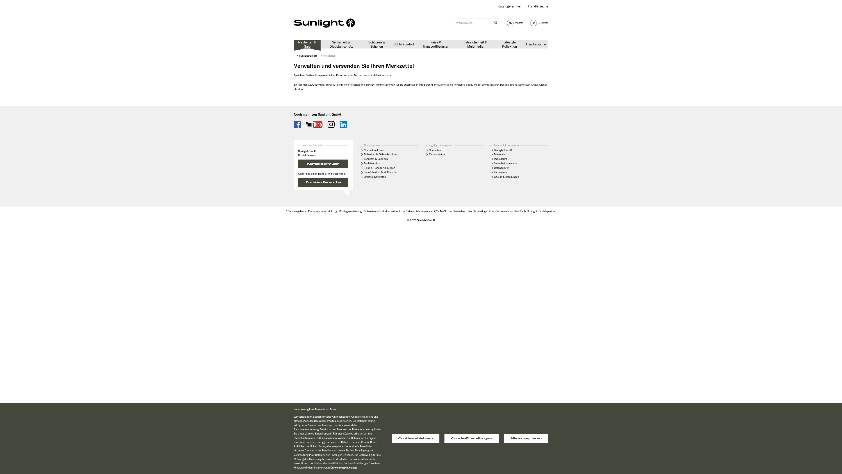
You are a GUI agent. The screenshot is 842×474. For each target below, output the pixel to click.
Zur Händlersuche (323, 182)
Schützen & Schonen (376, 158)
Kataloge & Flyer (510, 6)
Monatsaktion (437, 154)
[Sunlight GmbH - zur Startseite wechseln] (324, 23)
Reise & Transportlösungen (379, 167)
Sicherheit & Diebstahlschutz (380, 154)
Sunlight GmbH (503, 150)
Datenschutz (501, 154)
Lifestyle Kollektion (375, 176)
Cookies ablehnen (415, 438)
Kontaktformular (323, 164)
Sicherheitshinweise (505, 163)
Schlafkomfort (372, 163)
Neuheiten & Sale (374, 150)
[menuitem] (509, 6)
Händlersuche (538, 6)
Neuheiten (435, 150)
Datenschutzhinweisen (343, 467)
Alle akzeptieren (526, 438)
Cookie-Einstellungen (506, 176)
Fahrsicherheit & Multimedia (380, 172)
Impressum (500, 158)
